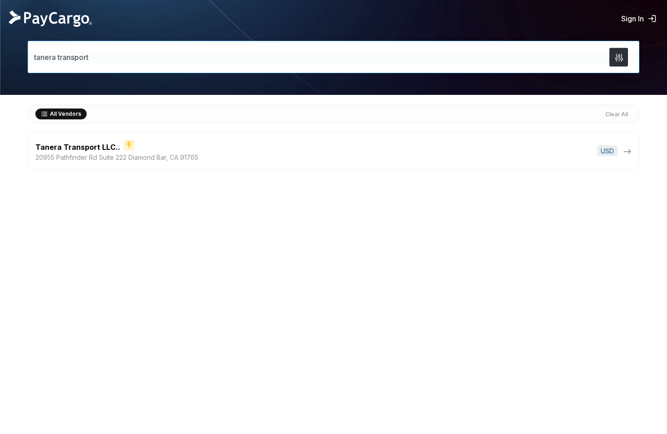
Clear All (616, 114)
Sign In (632, 18)
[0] (618, 57)
